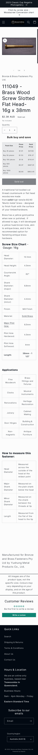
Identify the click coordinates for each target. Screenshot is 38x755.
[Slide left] (13, 70)
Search (7, 636)
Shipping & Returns (13, 642)
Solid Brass (27, 316)
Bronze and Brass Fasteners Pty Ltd (22, 749)
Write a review (19, 615)
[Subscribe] (31, 721)
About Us (8, 654)
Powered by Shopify (19, 751)
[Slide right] (24, 70)
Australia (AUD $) (18, 739)
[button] (3, 22)
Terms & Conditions (14, 648)
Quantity (6, 125)
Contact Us (9, 660)
